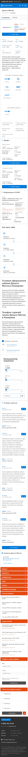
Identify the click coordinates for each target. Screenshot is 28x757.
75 (24, 467)
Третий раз (7, 703)
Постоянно (7, 708)
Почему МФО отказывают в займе (11, 608)
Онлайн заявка (15, 34)
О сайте (3, 730)
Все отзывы (14, 547)
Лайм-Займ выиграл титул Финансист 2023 (14, 632)
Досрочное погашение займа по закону (11, 597)
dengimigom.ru (19, 209)
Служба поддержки (17, 733)
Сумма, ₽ (7, 365)
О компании (6, 17)
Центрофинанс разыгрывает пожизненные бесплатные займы (14, 625)
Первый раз (7, 693)
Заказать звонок (6, 719)
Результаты (24, 713)
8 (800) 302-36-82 (7, 1)
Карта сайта (15, 735)
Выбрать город (16, 730)
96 (24, 496)
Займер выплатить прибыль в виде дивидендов (11, 652)
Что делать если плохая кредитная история (11, 612)
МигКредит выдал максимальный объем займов (13, 644)
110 (24, 519)
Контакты (3, 735)
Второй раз (7, 698)
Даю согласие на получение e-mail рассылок (10, 678)
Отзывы (14, 17)
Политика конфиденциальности (9, 742)
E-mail (3, 670)
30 (24, 409)
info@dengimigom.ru (8, 209)
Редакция (3, 733)
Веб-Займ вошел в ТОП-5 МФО (10, 638)
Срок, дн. (7, 375)
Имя (3, 663)
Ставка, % (7, 385)
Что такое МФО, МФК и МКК (10, 617)
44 (24, 434)
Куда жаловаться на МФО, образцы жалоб (12, 603)
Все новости (8, 563)
